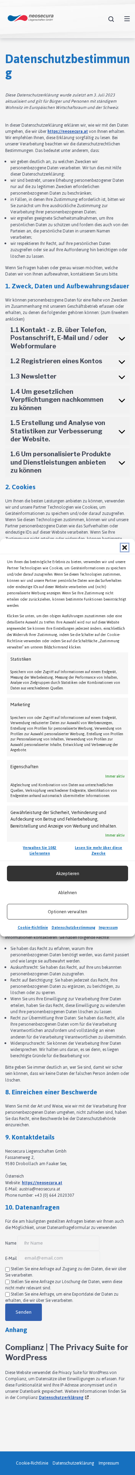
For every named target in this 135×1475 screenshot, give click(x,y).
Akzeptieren (67, 873)
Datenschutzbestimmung (73, 927)
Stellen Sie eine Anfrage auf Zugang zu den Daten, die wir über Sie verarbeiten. (65, 1272)
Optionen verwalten (67, 911)
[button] (124, 547)
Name (10, 1243)
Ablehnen (67, 892)
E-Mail (11, 1258)
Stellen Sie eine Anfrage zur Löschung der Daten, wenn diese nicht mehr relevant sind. (63, 1285)
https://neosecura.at (67, 131)
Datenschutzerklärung (61, 1397)
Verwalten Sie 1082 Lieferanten (39, 850)
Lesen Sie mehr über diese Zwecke (98, 850)
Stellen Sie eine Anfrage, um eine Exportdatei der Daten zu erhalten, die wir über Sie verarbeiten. (61, 1297)
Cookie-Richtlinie (33, 927)
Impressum (108, 927)
